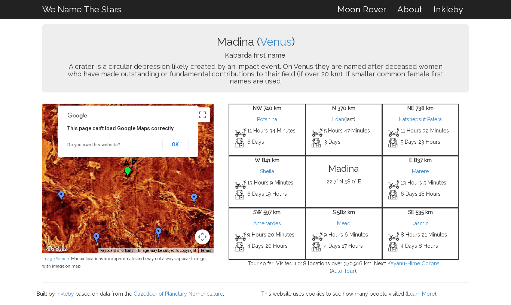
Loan (338, 119)
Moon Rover (361, 9)
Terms (206, 250)
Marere (420, 171)
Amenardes (267, 223)
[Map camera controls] (202, 236)
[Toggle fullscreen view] (202, 114)
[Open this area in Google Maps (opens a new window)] (56, 248)
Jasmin (420, 223)
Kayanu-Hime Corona (414, 263)
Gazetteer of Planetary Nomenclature (178, 294)
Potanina (267, 119)
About (409, 9)
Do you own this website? (93, 144)
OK (175, 144)
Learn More (421, 294)
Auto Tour (343, 271)
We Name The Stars (81, 9)
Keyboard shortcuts (117, 250)
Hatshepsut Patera (420, 119)
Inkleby (448, 9)
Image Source (55, 258)
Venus (276, 41)
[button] (61, 196)
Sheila (267, 171)
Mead (344, 223)
